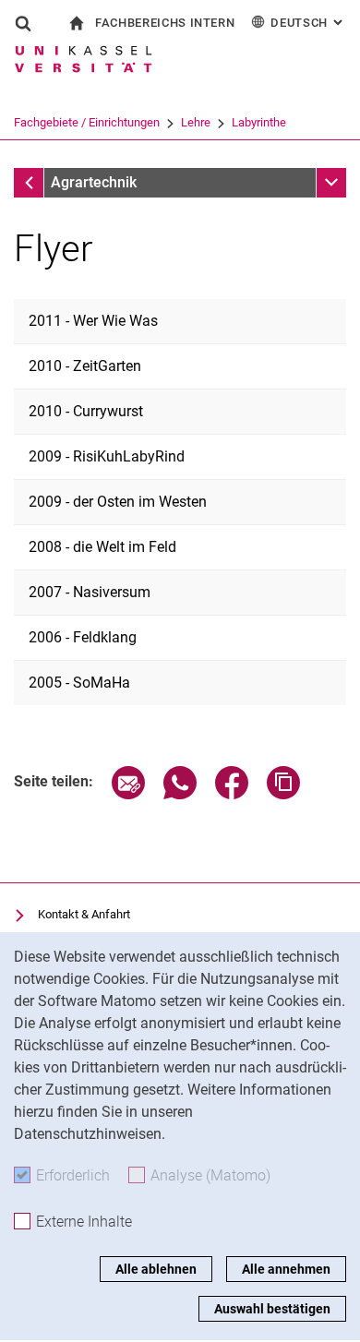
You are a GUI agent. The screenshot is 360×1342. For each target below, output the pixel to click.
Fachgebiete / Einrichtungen (87, 122)
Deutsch (308, 23)
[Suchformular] (23, 23)
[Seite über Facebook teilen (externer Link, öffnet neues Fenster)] (231, 794)
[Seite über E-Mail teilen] (128, 794)
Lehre (195, 122)
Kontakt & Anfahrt (84, 914)
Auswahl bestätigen (272, 1308)
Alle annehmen (286, 1269)
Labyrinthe (259, 122)
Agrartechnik (94, 182)
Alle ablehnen (156, 1269)
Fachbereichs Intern (164, 23)
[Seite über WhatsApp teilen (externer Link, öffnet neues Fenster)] (180, 794)
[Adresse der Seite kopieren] (283, 794)
